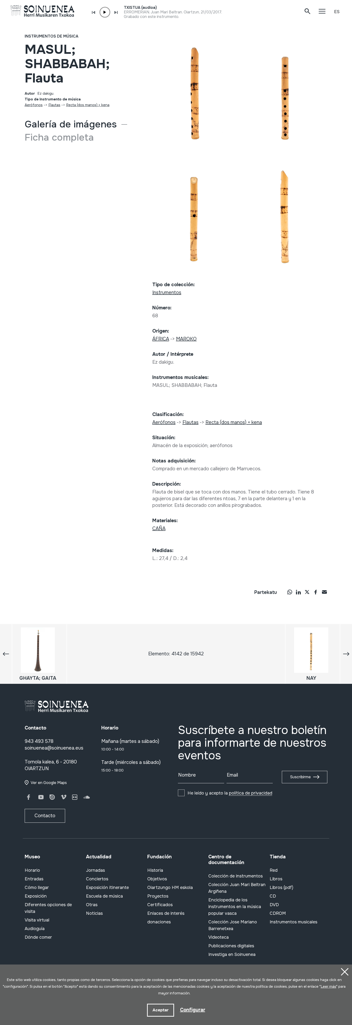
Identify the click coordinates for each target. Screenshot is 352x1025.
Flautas (54, 105)
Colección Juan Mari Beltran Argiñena (237, 888)
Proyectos (157, 896)
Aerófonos (34, 105)
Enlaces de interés (165, 913)
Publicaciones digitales (231, 945)
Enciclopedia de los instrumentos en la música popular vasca (234, 906)
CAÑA (158, 529)
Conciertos (97, 879)
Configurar (192, 1010)
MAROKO (186, 339)
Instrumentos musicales (293, 922)
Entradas (34, 879)
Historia (155, 870)
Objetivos (157, 879)
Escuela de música (104, 896)
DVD (274, 904)
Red (274, 870)
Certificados (160, 904)
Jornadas (95, 870)
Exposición (36, 896)
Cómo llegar (37, 887)
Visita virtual (37, 920)
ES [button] (337, 11)
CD (273, 896)
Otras (91, 904)
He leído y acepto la (229, 793)
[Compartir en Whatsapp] (290, 592)
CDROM (278, 913)
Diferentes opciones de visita (48, 908)
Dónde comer (38, 937)
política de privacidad (250, 793)
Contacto (44, 816)
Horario (32, 870)
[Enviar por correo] (324, 592)
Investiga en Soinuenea (231, 954)
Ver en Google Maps (49, 782)
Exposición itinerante (107, 887)
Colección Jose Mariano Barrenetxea (232, 925)
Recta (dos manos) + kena (87, 105)
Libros (276, 879)
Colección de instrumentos (235, 876)
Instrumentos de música (51, 36)
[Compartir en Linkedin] (298, 592)
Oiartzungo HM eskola (170, 887)
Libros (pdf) (281, 887)
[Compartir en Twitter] (307, 592)
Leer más (328, 986)
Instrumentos (166, 293)
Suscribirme (300, 776)
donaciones (159, 922)
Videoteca (218, 937)
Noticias (94, 913)
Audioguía (35, 928)
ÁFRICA (160, 339)
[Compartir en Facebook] (315, 592)
